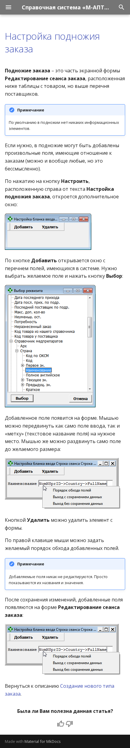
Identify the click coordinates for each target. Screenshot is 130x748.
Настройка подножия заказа (52, 42)
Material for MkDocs (42, 741)
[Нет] (69, 723)
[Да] (60, 723)
